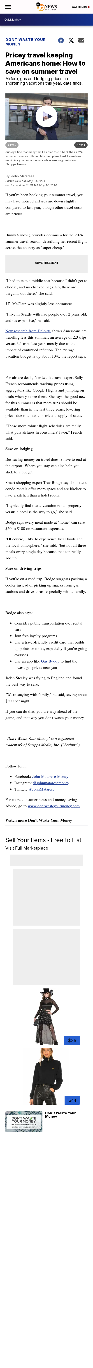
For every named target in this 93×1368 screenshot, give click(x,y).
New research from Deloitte (28, 330)
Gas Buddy (50, 661)
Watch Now (80, 7)
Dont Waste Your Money (25, 41)
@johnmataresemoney (51, 782)
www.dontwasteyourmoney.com (54, 805)
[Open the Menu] (7, 6)
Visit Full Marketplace (26, 848)
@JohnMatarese (41, 789)
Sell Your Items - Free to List (43, 840)
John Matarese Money (49, 776)
